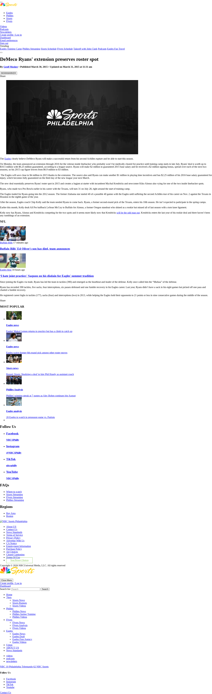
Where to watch (14, 491)
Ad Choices (12, 551)
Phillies (9, 15)
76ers (8, 597)
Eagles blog (5, 269)
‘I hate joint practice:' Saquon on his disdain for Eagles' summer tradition (47, 275)
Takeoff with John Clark (85, 48)
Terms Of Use (13, 557)
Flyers (9, 21)
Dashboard (5, 37)
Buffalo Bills (6, 242)
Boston (9, 516)
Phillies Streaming (31, 48)
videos (9, 655)
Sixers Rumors (19, 603)
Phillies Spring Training (24, 614)
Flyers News (18, 622)
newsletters (11, 661)
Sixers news (12, 368)
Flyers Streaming (14, 497)
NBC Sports (42, 666)
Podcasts (4, 29)
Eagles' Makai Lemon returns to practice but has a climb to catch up (39, 331)
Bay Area (11, 513)
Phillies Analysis (14, 389)
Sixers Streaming (14, 494)
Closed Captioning (15, 554)
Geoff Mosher (11, 66)
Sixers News (18, 600)
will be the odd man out (128, 212)
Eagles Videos (19, 642)
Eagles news (12, 325)
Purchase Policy (14, 549)
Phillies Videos (19, 617)
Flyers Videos (19, 628)
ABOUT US (12, 647)
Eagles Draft (18, 636)
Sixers (9, 18)
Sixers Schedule (48, 48)
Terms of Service (14, 535)
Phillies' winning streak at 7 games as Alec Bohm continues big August (41, 395)
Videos (3, 26)
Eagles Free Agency (22, 639)
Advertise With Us (15, 540)
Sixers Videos (19, 605)
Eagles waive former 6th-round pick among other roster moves (36, 352)
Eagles (9, 12)
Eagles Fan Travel (116, 48)
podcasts (10, 658)
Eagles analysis (14, 411)
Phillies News (19, 611)
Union (9, 645)
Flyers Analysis (19, 625)
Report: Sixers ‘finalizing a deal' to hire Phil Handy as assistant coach (40, 374)
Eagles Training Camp (11, 48)
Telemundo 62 (29, 666)
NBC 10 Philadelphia (11, 666)
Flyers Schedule (65, 48)
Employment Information (18, 546)
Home (9, 594)
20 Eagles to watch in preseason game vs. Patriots (30, 417)
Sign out (4, 43)
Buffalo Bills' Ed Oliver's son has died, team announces (35, 248)
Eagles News (18, 633)
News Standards (14, 532)
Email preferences (9, 40)
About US (11, 526)
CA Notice (11, 543)
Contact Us (11, 529)
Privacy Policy (13, 537)
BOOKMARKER (8, 73)
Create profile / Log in (11, 35)
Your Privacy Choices (19, 560)
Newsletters (5, 32)
